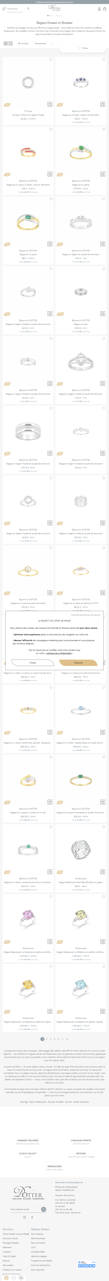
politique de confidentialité (59, 653)
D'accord (78, 662)
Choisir (33, 662)
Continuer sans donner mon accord (85, 615)
